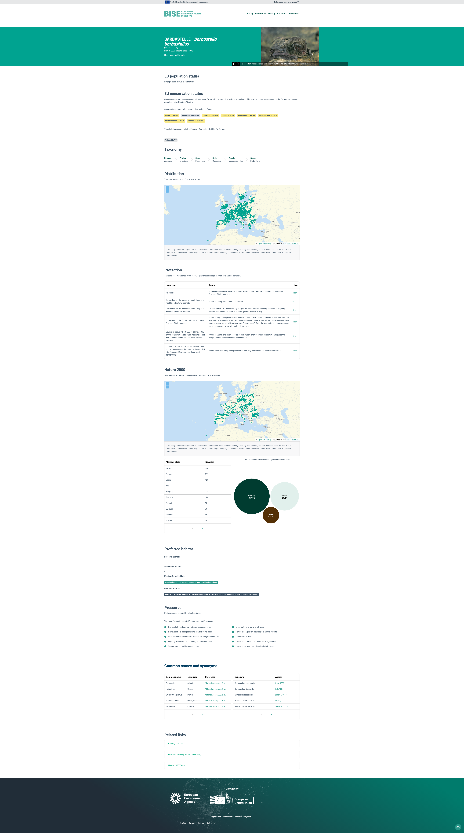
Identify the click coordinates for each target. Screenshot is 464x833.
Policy (250, 13)
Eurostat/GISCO (291, 243)
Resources (294, 13)
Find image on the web (174, 55)
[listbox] (188, 2)
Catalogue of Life (175, 743)
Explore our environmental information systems (231, 817)
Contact (183, 823)
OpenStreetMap (264, 243)
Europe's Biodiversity (265, 13)
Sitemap (201, 823)
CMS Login (211, 823)
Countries (282, 13)
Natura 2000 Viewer (176, 765)
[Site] (186, 14)
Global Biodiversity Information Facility (184, 754)
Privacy (192, 823)
